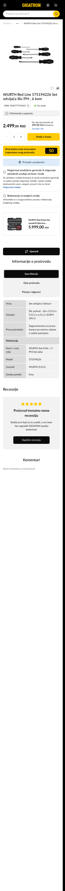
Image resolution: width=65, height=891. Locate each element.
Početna (7, 23)
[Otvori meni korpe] (56, 5)
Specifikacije (31, 274)
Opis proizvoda (31, 283)
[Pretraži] (56, 14)
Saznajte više (38, 129)
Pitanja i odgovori (31, 292)
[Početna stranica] (31, 5)
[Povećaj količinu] (21, 137)
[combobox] (31, 14)
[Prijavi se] (48, 5)
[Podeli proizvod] (58, 88)
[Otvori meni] (5, 5)
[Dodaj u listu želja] (52, 88)
